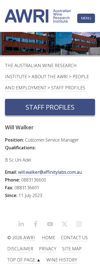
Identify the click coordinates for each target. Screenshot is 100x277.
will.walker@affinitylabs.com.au (50, 172)
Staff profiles (68, 88)
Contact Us (74, 238)
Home (48, 238)
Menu (86, 18)
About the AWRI (50, 77)
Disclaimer (20, 249)
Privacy (47, 249)
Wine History (61, 260)
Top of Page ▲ (24, 260)
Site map (72, 249)
